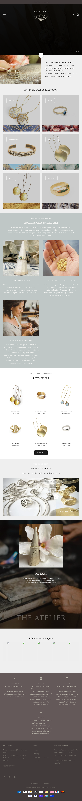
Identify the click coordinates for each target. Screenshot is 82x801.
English (46, 783)
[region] (41, 29)
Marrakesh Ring (40, 411)
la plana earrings (41, 443)
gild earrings (15, 411)
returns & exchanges (41, 757)
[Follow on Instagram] (9, 777)
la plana (52, 139)
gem (50, 100)
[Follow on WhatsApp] (15, 777)
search (35, 750)
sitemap (36, 754)
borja (11, 100)
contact (36, 761)
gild (11, 178)
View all (41, 452)
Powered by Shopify (50, 787)
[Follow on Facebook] (4, 777)
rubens (51, 178)
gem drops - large (66, 411)
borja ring (15, 443)
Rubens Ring (66, 443)
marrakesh (14, 139)
